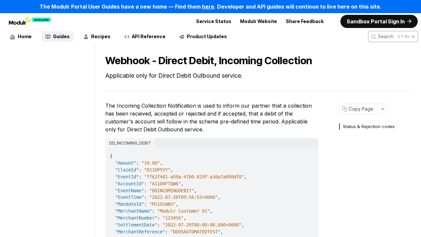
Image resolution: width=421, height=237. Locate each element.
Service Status (213, 21)
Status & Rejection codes (369, 126)
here (208, 6)
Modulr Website (258, 21)
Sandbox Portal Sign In (376, 21)
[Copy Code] (309, 154)
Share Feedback (305, 21)
